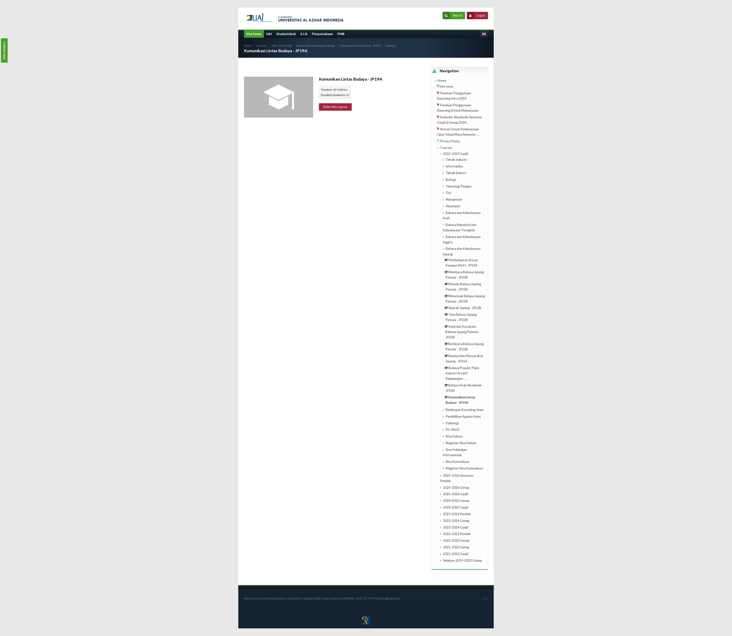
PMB (340, 34)
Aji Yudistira (340, 89)
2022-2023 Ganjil (281, 45)
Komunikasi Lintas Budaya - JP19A (360, 45)
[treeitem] (459, 80)
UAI (269, 34)
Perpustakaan (322, 34)
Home (247, 45)
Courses (261, 45)
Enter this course (335, 107)
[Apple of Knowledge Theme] (296, 18)
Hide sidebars (4, 50)
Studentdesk (286, 34)
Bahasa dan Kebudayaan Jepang (316, 45)
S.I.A (303, 34)
